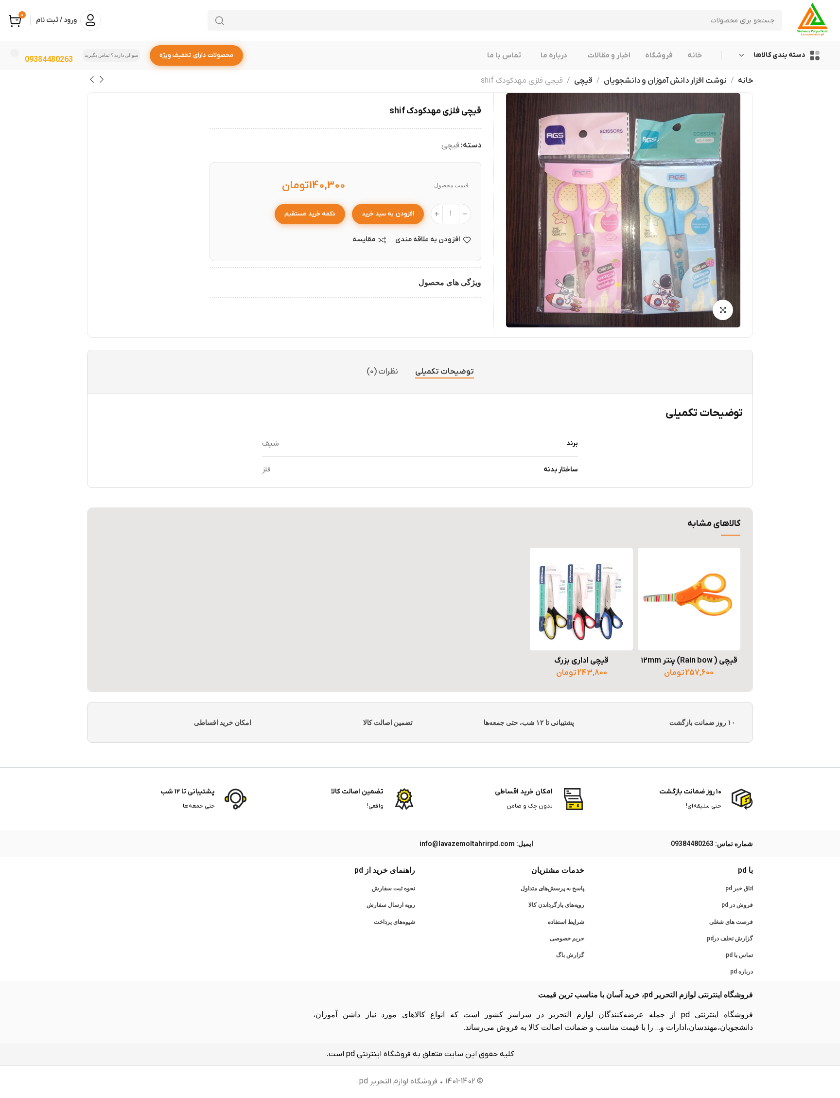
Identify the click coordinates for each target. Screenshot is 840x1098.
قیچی (583, 81)
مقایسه (363, 240)
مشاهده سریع (655, 611)
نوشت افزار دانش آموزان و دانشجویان (665, 81)
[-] (465, 214)
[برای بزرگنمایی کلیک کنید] (723, 310)
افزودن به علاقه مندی (427, 240)
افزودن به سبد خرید (388, 214)
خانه (745, 81)
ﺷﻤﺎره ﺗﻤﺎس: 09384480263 (712, 843)
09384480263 (49, 59)
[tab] (444, 372)
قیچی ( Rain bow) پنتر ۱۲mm (689, 661)
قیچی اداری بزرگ (581, 661)
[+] (437, 214)
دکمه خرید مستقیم (309, 214)
